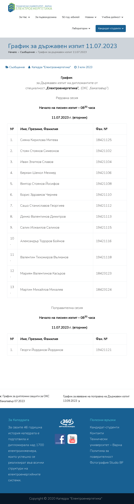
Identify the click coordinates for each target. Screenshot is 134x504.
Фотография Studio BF (106, 462)
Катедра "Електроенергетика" (51, 67)
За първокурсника (45, 17)
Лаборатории (79, 28)
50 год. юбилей (70, 17)
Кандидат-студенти (104, 427)
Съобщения (17, 67)
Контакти (97, 433)
